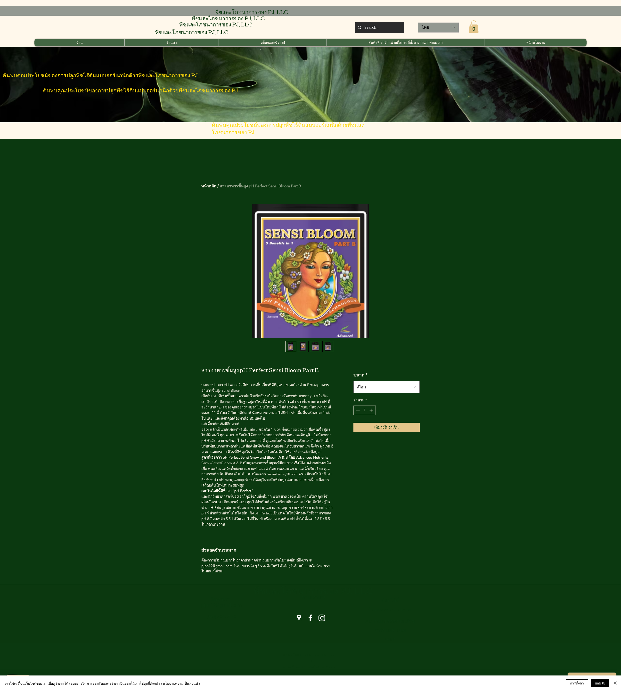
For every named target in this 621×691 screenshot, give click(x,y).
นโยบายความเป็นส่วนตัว (181, 683)
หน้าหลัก (208, 186)
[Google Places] (298, 617)
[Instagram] (321, 617)
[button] (473, 26)
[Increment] (371, 410)
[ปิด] (615, 683)
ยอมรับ (600, 683)
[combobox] (386, 387)
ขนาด (360, 375)
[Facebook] (310, 617)
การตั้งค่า (577, 683)
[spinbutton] (364, 410)
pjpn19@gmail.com (221, 605)
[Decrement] (357, 410)
